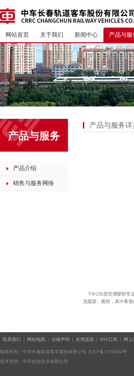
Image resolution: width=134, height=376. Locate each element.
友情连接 (85, 339)
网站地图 (36, 339)
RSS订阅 (108, 339)
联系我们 (12, 339)
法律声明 (60, 339)
